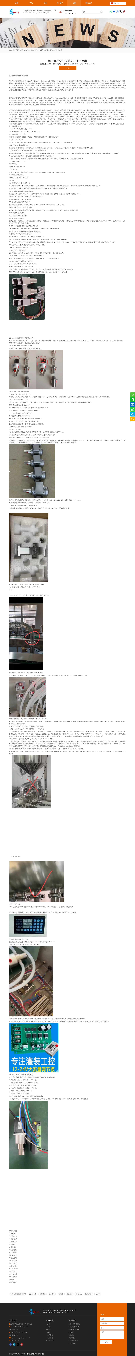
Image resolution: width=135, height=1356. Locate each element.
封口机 (71, 1335)
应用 (48, 1329)
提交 (106, 1342)
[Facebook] (114, 11)
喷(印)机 (72, 1338)
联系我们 (50, 1338)
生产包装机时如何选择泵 (18, 1294)
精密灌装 (60, 1294)
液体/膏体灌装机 (74, 1324)
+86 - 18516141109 (70, 13)
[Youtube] (124, 11)
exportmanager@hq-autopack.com (22, 1338)
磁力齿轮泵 (32, 1294)
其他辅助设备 (73, 1340)
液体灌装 (42, 1294)
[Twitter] (120, 11)
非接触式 (79, 1294)
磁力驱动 (51, 1294)
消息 (48, 1332)
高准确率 (70, 1294)
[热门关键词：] (101, 12)
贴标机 (71, 1332)
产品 (48, 1327)
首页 (48, 1324)
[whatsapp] (110, 11)
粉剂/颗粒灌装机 (74, 1327)
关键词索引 (50, 1340)
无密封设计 (88, 1294)
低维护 (98, 1294)
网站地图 (41, 1354)
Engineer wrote (90, 64)
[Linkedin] (117, 11)
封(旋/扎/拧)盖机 (74, 1329)
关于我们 (50, 1335)
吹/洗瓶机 (72, 1343)
